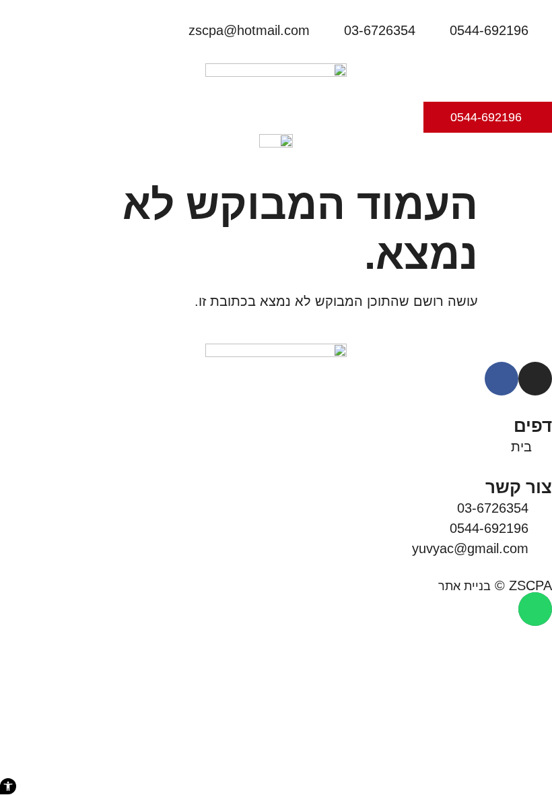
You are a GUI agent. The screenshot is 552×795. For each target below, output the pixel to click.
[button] (8, 786)
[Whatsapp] (535, 609)
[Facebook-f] (501, 378)
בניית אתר (464, 586)
